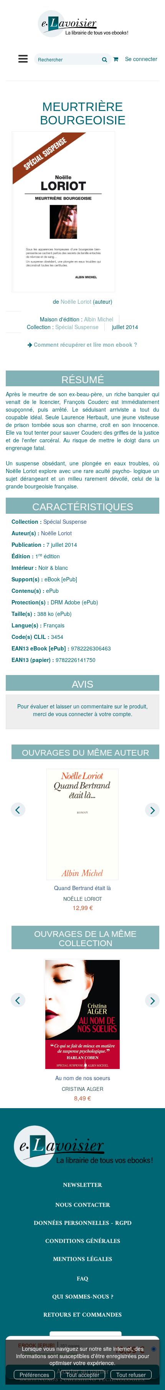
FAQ (82, 1279)
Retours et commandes (82, 1315)
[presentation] (18, 809)
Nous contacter (82, 1205)
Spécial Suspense (77, 327)
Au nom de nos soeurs (82, 1078)
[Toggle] (23, 58)
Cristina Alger (82, 1088)
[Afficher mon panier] (115, 59)
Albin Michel (98, 319)
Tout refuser (131, 1374)
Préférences (34, 1374)
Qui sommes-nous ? (82, 1297)
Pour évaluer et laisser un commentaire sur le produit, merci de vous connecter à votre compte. (82, 710)
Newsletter (82, 1185)
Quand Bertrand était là (82, 888)
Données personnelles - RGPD (83, 1223)
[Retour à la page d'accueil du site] (82, 23)
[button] (63, 211)
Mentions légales (82, 1259)
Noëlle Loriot (76, 301)
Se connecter (141, 59)
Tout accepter (82, 1374)
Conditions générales (82, 1241)
